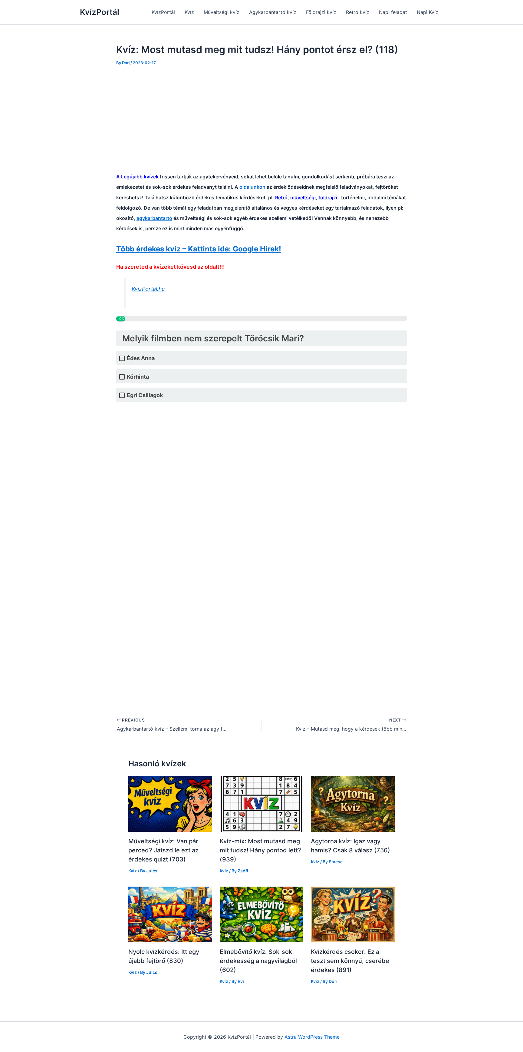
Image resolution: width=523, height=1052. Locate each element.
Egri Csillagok (145, 395)
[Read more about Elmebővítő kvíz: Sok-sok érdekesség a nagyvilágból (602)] (262, 914)
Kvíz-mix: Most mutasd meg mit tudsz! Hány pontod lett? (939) (260, 850)
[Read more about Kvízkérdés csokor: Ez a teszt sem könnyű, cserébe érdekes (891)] (353, 914)
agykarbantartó (154, 218)
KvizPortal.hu (148, 289)
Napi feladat (393, 12)
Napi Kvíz (427, 12)
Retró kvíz (357, 12)
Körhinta (138, 377)
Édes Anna (141, 358)
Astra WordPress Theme (312, 1037)
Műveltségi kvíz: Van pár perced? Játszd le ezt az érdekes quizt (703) (163, 850)
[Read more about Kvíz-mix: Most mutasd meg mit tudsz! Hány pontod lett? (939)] (262, 803)
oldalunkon (252, 187)
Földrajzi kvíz (321, 12)
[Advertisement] (261, 117)
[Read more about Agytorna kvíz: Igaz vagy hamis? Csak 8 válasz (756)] (353, 803)
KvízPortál (99, 12)
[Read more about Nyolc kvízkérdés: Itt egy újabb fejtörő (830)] (170, 914)
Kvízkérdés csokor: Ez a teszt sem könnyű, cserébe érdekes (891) (350, 961)
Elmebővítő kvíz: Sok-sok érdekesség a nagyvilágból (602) (258, 961)
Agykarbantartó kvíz (272, 12)
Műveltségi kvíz (221, 12)
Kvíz (189, 12)
